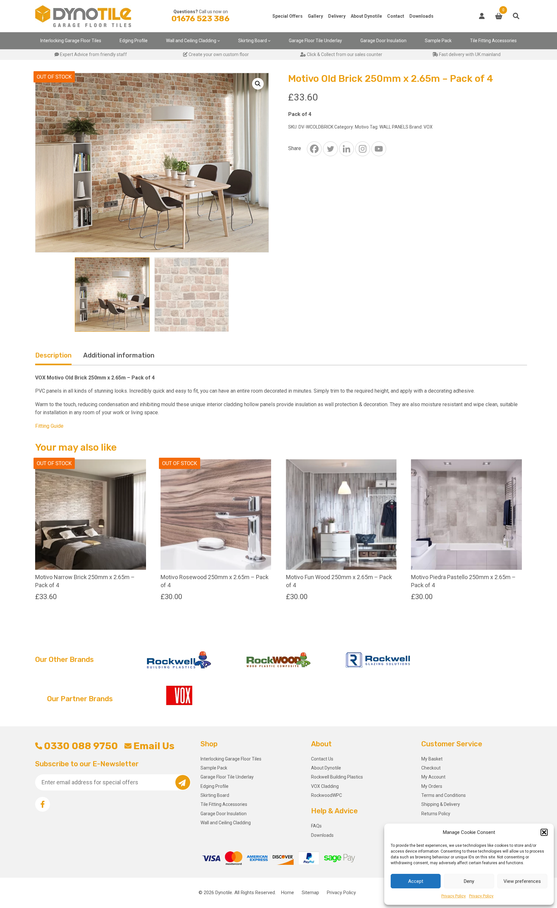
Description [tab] (53, 355)
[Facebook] (314, 148)
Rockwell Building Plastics (337, 776)
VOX (428, 126)
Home (287, 892)
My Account (433, 776)
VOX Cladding (325, 786)
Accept (415, 881)
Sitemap (310, 892)
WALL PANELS (393, 126)
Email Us (153, 746)
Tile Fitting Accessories (493, 40)
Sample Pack (438, 40)
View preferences (522, 881)
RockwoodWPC (326, 795)
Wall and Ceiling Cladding (191, 40)
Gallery (315, 16)
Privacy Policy (453, 896)
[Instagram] (362, 148)
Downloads (421, 16)
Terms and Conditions (443, 795)
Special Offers (287, 16)
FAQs (316, 825)
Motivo (362, 126)
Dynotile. (224, 892)
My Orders (431, 786)
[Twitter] (330, 148)
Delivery (337, 16)
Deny (469, 881)
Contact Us (322, 758)
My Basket (432, 758)
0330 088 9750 (81, 746)
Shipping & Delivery (440, 804)
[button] (544, 832)
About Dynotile (366, 16)
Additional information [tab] (118, 355)
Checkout (431, 767)
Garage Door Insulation (383, 40)
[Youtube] (378, 148)
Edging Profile (134, 40)
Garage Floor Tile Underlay (315, 40)
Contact (395, 16)
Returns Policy (435, 813)
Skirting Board (252, 40)
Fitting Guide (49, 426)
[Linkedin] (346, 148)
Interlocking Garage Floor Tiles (70, 40)
